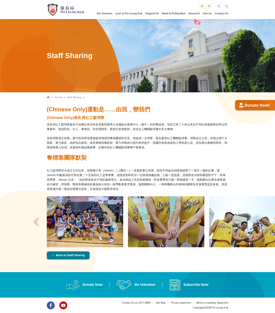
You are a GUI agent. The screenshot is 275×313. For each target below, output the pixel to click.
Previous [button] (36, 221)
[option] (85, 221)
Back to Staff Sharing (70, 255)
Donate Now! (257, 105)
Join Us (58, 97)
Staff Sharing (74, 97)
